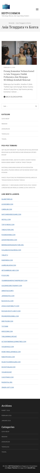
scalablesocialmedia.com (11, 250)
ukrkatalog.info (8, 291)
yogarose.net (7, 372)
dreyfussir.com (7, 321)
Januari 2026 (6, 420)
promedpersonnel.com (10, 316)
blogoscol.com (7, 301)
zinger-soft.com (8, 387)
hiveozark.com (7, 331)
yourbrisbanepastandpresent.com (14, 280)
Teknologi (5, 134)
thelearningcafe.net (9, 336)
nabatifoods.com (8, 357)
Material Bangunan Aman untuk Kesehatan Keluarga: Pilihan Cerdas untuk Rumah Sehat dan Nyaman (19, 170)
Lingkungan (6, 129)
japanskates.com (8, 296)
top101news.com (8, 224)
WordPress (31, 468)
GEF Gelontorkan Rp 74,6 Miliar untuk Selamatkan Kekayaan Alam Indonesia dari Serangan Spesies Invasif (20, 152)
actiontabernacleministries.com (14, 341)
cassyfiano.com (8, 377)
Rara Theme (12, 468)
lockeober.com (7, 204)
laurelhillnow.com (9, 265)
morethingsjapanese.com (11, 352)
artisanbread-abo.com (10, 270)
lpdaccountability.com (10, 306)
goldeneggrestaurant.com (12, 285)
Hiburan (4, 124)
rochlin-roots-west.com (11, 311)
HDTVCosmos (11, 13)
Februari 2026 (6, 415)
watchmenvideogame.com (11, 214)
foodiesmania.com (8, 235)
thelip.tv (5, 255)
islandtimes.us (7, 199)
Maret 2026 (6, 410)
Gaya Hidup (5, 118)
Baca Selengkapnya (13, 97)
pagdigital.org (7, 382)
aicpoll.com (6, 219)
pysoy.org (5, 275)
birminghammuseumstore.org (13, 245)
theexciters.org (8, 229)
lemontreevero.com (9, 240)
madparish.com (7, 260)
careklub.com (7, 209)
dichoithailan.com (8, 367)
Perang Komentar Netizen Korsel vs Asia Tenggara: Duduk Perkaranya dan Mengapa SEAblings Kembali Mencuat (19, 75)
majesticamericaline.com (11, 362)
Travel (4, 139)
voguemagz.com (8, 346)
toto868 (5, 326)
